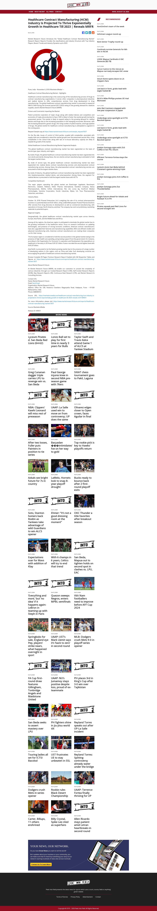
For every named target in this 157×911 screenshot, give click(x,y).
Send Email (36, 283)
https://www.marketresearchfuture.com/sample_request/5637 (66, 132)
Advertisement (88, 897)
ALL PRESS (50, 12)
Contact (98, 897)
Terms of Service (62, 897)
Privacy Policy (75, 897)
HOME (31, 12)
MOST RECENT (40, 12)
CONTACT (58, 12)
